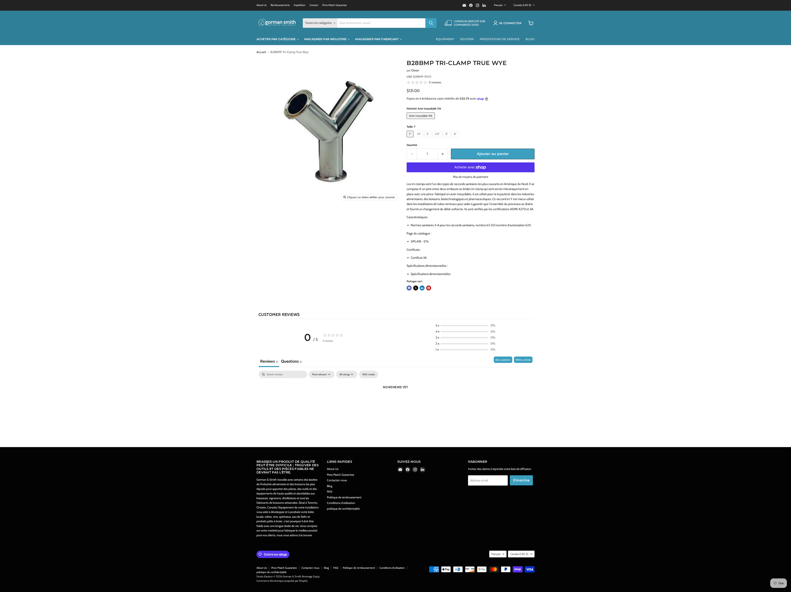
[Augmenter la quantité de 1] (443, 154)
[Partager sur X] (415, 288)
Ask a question (503, 359)
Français (498, 5)
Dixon (415, 70)
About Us (261, 5)
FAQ (329, 491)
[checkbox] (368, 374)
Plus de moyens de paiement (470, 176)
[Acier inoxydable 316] (421, 120)
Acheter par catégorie (276, 39)
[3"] (447, 138)
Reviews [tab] (269, 361)
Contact (314, 5)
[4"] (455, 138)
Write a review (523, 359)
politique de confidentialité (343, 508)
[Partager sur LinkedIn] (422, 288)
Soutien (467, 39)
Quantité (412, 145)
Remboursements (280, 5)
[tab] (291, 362)
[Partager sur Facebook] (409, 288)
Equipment (445, 39)
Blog (530, 39)
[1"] (410, 138)
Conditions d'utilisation (341, 503)
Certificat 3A (419, 258)
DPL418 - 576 (420, 241)
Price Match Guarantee (334, 5)
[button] (508, 23)
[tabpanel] (395, 401)
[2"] (428, 138)
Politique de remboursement (344, 497)
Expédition (299, 5)
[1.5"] (419, 138)
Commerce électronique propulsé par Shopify (282, 580)
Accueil (261, 52)
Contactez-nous (337, 480)
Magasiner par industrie (325, 39)
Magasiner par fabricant (377, 39)
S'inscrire (521, 480)
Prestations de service (500, 39)
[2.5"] (438, 138)
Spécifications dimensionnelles (430, 274)
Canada (522, 5)
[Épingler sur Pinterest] (428, 288)
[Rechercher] (430, 23)
